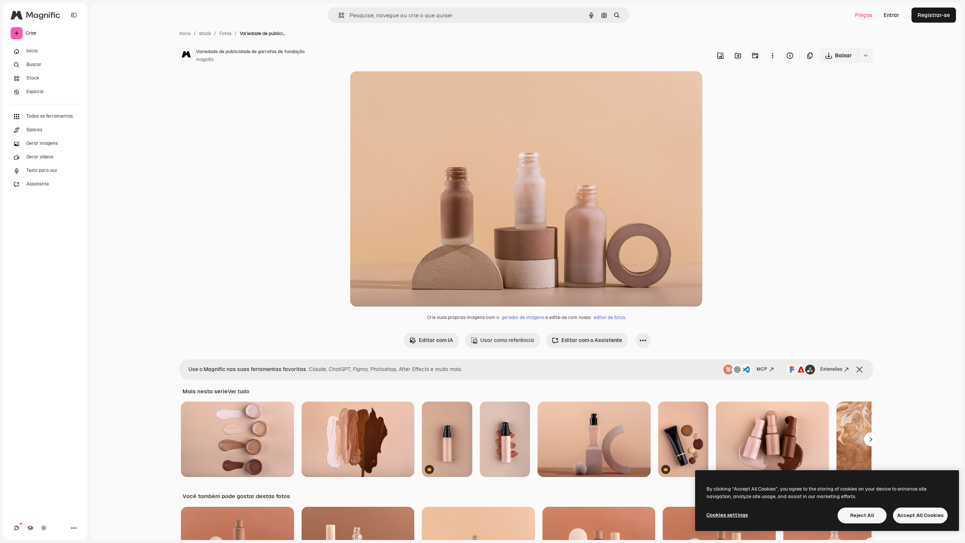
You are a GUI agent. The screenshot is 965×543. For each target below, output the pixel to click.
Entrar (891, 15)
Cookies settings (727, 515)
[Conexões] (17, 528)
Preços (863, 15)
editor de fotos (609, 317)
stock (205, 34)
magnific (205, 60)
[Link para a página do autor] (186, 56)
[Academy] (30, 528)
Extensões (831, 369)
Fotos (225, 34)
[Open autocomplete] (338, 15)
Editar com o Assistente (591, 340)
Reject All (862, 515)
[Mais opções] (772, 55)
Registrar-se (934, 15)
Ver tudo (238, 391)
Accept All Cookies (920, 515)
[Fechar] (859, 369)
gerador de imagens (523, 317)
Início (185, 34)
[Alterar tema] (44, 528)
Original (398, 85)
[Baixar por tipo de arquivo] (865, 55)
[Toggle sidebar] (74, 15)
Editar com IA (436, 340)
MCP (762, 369)
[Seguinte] (871, 439)
